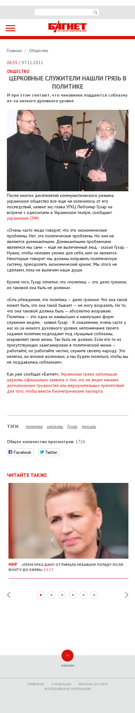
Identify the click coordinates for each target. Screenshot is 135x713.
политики (34, 426)
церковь (55, 426)
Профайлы (35, 684)
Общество (38, 50)
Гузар (73, 426)
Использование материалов (67, 689)
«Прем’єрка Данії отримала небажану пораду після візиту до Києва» (65, 567)
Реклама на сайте (93, 684)
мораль (89, 426)
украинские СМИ (23, 218)
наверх (67, 665)
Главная (15, 50)
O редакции (61, 684)
